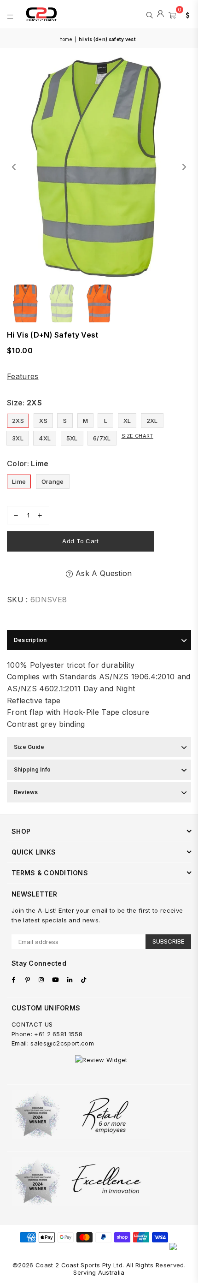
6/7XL (102, 438)
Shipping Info (32, 769)
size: (24, 402)
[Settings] (185, 14)
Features (23, 376)
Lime (19, 481)
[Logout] (160, 14)
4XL (45, 438)
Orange (52, 481)
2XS (18, 420)
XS (43, 420)
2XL (152, 420)
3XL (17, 438)
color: (28, 463)
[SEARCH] (149, 14)
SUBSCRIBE (168, 941)
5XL (72, 438)
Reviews (26, 792)
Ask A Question (102, 573)
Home (65, 39)
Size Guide (29, 746)
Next (184, 167)
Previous (14, 167)
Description (30, 639)
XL (127, 420)
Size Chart (137, 436)
